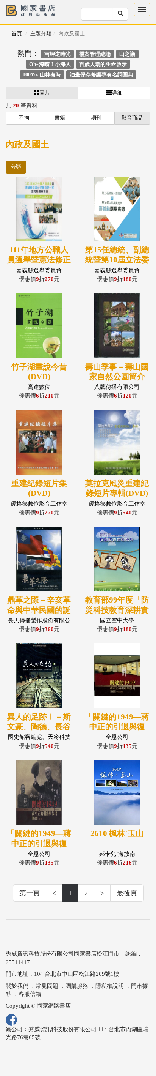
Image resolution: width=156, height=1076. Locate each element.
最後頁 (127, 893)
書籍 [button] (60, 118)
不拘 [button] (24, 118)
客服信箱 (30, 994)
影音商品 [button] (132, 118)
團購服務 (77, 986)
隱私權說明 (109, 986)
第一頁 (29, 893)
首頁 (16, 33)
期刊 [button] (96, 118)
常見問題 (47, 986)
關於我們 (17, 986)
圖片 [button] (44, 93)
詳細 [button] (117, 93)
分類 (16, 167)
